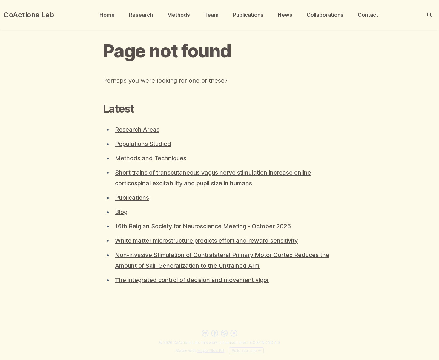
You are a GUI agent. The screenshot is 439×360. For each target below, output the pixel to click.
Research (141, 15)
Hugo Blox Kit (210, 350)
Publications (248, 15)
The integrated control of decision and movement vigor (192, 280)
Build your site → (246, 350)
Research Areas (137, 129)
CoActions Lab (29, 14)
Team (211, 15)
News (285, 15)
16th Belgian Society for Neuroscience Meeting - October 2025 (203, 226)
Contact (368, 15)
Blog (121, 212)
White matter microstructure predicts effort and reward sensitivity (206, 240)
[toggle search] (429, 15)
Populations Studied (143, 143)
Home (107, 15)
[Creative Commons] (219, 333)
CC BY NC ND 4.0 (265, 342)
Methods (178, 15)
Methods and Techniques (150, 158)
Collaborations (325, 15)
